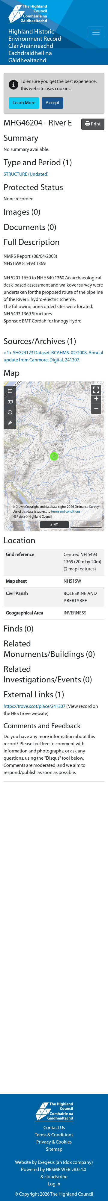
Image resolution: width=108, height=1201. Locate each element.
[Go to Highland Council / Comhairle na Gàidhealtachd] (27, 11)
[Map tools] (10, 423)
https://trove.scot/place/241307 (34, 706)
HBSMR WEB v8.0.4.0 (66, 1169)
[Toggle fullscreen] (96, 390)
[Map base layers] (10, 402)
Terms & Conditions (54, 1135)
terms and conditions (65, 512)
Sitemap (54, 1149)
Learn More (24, 103)
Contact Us (54, 1128)
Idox (67, 1162)
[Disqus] (54, 861)
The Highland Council (71, 1194)
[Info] (10, 413)
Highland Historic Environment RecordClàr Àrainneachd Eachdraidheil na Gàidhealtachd (35, 46)
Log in (54, 1184)
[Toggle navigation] (96, 32)
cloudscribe (56, 1177)
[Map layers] (10, 391)
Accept (52, 103)
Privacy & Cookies (54, 1142)
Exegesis (46, 1162)
